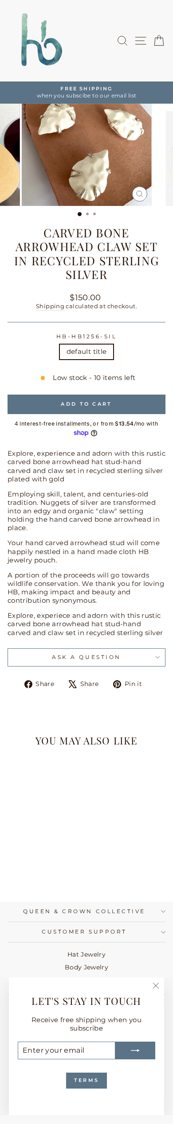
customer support (84, 932)
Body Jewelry (86, 967)
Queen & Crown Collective (84, 911)
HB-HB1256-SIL (86, 336)
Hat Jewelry (86, 954)
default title (87, 352)
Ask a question (86, 657)
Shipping (50, 306)
